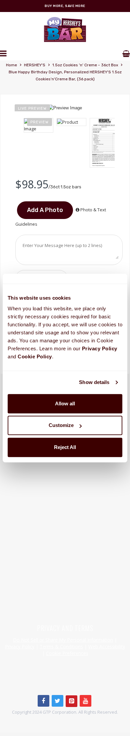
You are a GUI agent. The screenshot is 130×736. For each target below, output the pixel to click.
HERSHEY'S (34, 65)
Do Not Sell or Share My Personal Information (63, 640)
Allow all (65, 403)
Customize (61, 425)
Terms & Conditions (61, 646)
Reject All (65, 447)
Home (11, 65)
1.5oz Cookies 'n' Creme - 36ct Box (85, 65)
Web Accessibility (106, 646)
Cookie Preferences (67, 653)
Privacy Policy (19, 646)
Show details (94, 382)
